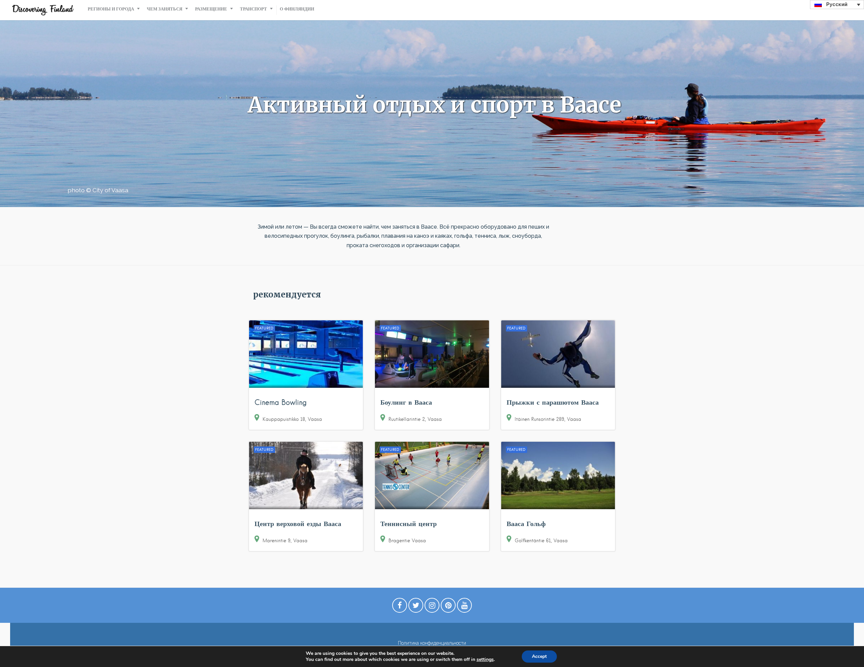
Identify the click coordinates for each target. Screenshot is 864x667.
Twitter (416, 607)
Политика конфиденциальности (432, 643)
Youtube (464, 607)
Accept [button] (539, 656)
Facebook (399, 607)
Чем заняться (164, 9)
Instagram (432, 607)
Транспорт (253, 9)
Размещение (211, 9)
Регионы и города (111, 9)
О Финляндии (297, 9)
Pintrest (448, 607)
